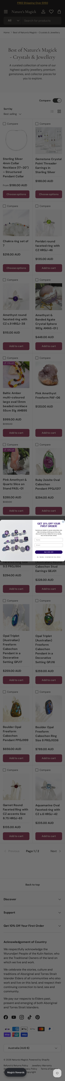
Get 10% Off (48, 552)
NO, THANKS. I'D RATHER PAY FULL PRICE (48, 556)
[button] (15, 1072)
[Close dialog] (63, 522)
